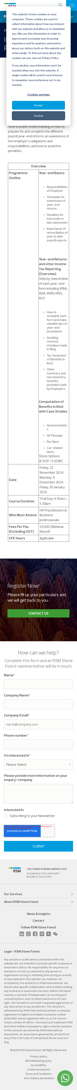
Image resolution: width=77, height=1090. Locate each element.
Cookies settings (38, 94)
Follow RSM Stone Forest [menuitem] (38, 927)
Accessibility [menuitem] (38, 1065)
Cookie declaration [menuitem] (38, 1069)
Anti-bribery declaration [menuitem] (39, 1078)
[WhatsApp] (65, 1078)
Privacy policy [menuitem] (38, 1056)
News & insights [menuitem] (38, 914)
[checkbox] (38, 817)
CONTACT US (38, 613)
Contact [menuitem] (38, 920)
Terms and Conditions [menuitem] (38, 1074)
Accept (38, 105)
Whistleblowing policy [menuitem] (38, 1060)
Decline (38, 115)
